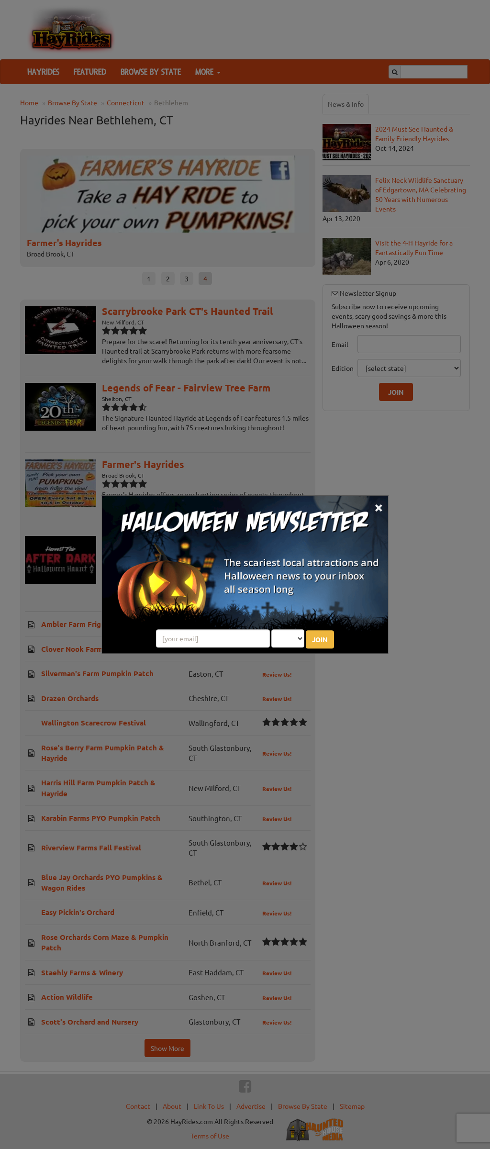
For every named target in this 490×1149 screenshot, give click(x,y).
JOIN (320, 639)
